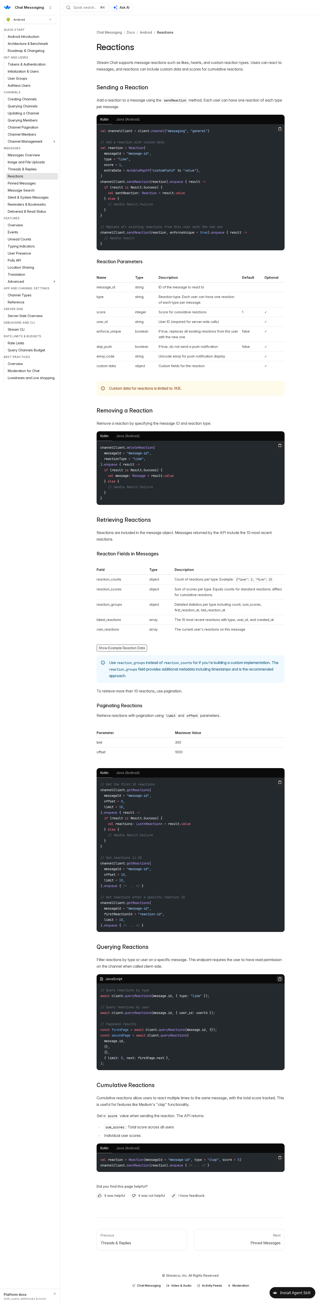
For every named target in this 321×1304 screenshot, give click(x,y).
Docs (131, 32)
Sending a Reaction (122, 87)
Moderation (240, 1285)
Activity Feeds (212, 1285)
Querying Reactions (123, 946)
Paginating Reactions (119, 705)
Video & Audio (181, 1285)
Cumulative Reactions (126, 1085)
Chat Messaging (109, 32)
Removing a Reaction (125, 410)
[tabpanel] (191, 187)
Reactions (165, 32)
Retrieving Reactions (124, 519)
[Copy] (280, 129)
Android (19, 19)
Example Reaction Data (126, 648)
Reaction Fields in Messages (128, 554)
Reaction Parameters (120, 261)
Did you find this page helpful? (122, 1186)
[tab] (104, 119)
